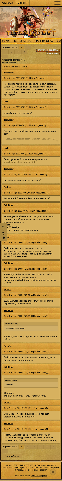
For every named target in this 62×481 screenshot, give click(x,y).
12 (47, 351)
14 (47, 408)
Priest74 (7, 237)
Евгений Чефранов (39, 476)
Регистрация (22, 3)
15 (47, 429)
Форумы (6, 41)
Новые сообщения (22, 41)
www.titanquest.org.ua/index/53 (19, 162)
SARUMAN (12, 62)
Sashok (7, 187)
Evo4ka (5, 62)
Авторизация (7, 3)
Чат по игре (3, 230)
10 (47, 295)
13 (47, 372)
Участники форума (44, 41)
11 (47, 316)
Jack (22, 60)
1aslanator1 (9, 72)
